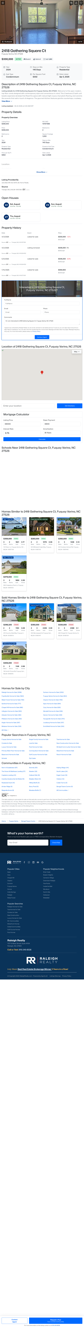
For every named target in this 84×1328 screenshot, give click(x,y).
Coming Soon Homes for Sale (39, 751)
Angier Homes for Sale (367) (11, 722)
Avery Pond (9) (34, 786)
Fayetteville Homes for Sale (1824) (13, 696)
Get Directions (70, 406)
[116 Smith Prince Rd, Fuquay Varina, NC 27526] (14, 651)
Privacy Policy (36, 331)
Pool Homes (11, 932)
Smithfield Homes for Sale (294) (53, 726)
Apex (9, 872)
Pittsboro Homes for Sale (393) (12, 719)
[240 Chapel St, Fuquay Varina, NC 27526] (69, 612)
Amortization (48, 429)
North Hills (46, 892)
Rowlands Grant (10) (8, 783)
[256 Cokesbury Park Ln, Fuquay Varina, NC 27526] (14, 565)
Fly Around (8, 42)
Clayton (9, 880)
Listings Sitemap (55, 976)
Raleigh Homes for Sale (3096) (12, 692)
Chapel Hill (10, 878)
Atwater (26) (33, 771)
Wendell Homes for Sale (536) (53, 711)
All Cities (4, 730)
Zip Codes (32, 758)
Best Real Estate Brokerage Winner (35, 969)
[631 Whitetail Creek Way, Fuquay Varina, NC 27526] (41, 526)
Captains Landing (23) (9, 775)
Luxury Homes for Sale (9, 747)
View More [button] (6, 101)
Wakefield (46, 898)
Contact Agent (42, 337)
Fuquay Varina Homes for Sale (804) (55, 696)
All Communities (62, 790)
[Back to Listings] (3, 3)
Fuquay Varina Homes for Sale (11, 739)
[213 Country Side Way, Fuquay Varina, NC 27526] (14, 612)
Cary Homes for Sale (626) (52, 707)
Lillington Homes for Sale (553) (12, 711)
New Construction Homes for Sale (68, 743)
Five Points (46, 883)
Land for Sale (33, 743)
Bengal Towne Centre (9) (65, 786)
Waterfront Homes (13, 924)
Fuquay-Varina (12, 886)
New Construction (13, 915)
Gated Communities (13, 926)
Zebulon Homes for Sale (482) (11, 715)
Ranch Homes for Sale (64, 754)
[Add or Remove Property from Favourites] (81, 3)
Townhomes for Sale (63, 739)
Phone (45, 308)
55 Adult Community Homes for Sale (69, 747)
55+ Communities (13, 921)
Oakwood (46, 895)
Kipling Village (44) (63, 767)
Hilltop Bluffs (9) (34, 783)
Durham (10, 883)
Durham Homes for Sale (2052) (53, 692)
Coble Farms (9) (62, 783)
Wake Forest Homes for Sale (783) (13, 700)
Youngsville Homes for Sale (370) (54, 719)
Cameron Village (48, 878)
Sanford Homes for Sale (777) (11, 703)
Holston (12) (60, 779)
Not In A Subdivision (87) (10, 767)
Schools (4, 758)
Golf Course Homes (13, 929)
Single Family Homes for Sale (38, 739)
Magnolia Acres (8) (8, 790)
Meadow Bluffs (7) (35, 790)
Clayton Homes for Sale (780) (53, 700)
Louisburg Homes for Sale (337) (53, 722)
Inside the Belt (47, 886)
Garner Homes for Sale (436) (52, 715)
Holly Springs (11, 892)
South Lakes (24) (62, 771)
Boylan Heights (48, 875)
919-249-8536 (25, 949)
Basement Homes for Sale (10, 754)
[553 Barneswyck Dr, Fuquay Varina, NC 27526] (41, 612)
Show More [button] (40, 172)
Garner (9, 889)
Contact (15, 1321)
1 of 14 (80, 42)
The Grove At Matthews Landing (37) (13, 771)
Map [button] (75, 351)
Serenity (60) (33, 767)
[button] (21, 205)
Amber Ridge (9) (7, 786)
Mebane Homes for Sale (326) (11, 726)
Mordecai (46, 889)
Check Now (56, 842)
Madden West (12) (35, 779)
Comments (8, 317)
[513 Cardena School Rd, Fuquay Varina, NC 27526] (69, 526)
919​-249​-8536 (56, 1325)
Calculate (42, 439)
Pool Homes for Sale (35, 747)
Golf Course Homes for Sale (38, 754)
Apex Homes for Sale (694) (52, 703)
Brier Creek (46, 872)
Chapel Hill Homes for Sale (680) (12, 707)
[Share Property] (76, 3)
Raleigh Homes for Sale (14, 906)
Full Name (7, 300)
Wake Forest (11, 898)
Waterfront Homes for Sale (65, 751)
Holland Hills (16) (34, 775)
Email (6, 308)
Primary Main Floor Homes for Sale (13, 751)
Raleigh (9, 895)
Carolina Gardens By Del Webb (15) (13, 779)
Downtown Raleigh (49, 880)
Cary (8, 875)
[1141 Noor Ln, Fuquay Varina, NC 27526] (14, 526)
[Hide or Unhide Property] (71, 3)
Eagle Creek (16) (62, 775)
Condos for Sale (7, 743)
